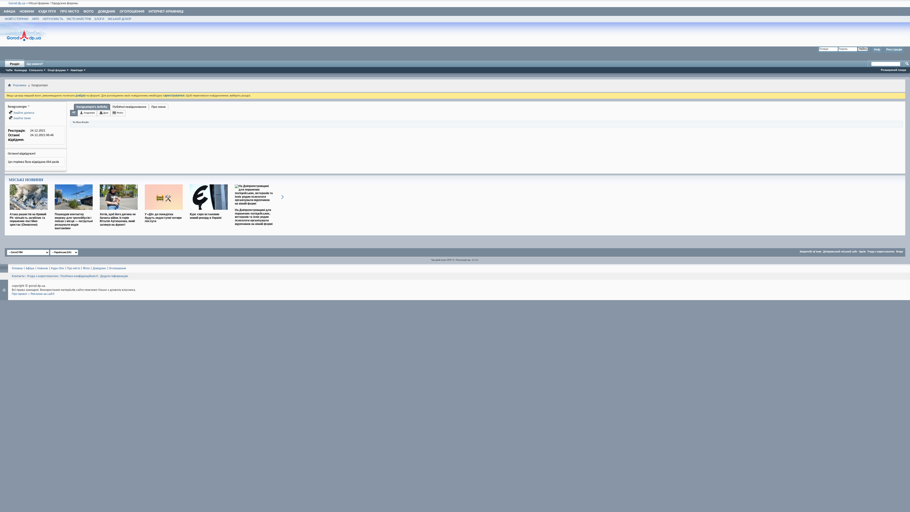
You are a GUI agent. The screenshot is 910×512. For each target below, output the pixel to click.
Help (877, 49)
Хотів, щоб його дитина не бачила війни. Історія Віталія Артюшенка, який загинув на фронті (118, 219)
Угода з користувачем (881, 251)
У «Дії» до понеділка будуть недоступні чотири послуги (163, 218)
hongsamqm (89, 113)
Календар (20, 70)
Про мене (158, 107)
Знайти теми (22, 118)
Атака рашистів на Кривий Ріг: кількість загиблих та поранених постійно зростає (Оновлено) (28, 219)
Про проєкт (19, 294)
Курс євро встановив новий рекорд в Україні (205, 216)
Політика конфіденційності (79, 276)
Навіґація (77, 70)
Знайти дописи (23, 113)
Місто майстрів (79, 19)
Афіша (9, 11)
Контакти (18, 276)
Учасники (19, 85)
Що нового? (35, 64)
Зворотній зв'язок (810, 251)
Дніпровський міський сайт (840, 251)
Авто (35, 19)
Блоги (99, 19)
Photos (120, 113)
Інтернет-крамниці (166, 11)
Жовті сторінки (16, 19)
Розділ (14, 64)
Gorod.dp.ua (17, 3)
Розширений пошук (893, 70)
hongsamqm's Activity (92, 107)
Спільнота (36, 70)
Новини (27, 11)
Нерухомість (53, 19)
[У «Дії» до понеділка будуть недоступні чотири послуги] (164, 211)
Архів (862, 251)
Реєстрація (894, 49)
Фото (88, 11)
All (73, 112)
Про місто (69, 11)
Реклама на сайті (42, 294)
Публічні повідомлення (129, 107)
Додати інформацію (114, 276)
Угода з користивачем (42, 276)
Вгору (899, 251)
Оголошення (132, 11)
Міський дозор (119, 19)
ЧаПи (9, 70)
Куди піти (47, 11)
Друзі (105, 113)
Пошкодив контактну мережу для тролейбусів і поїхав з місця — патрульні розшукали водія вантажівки (74, 221)
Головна (17, 268)
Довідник (106, 11)
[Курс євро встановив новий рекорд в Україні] (209, 211)
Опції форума (57, 70)
